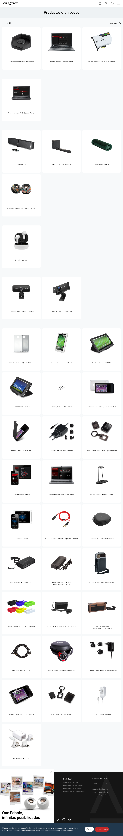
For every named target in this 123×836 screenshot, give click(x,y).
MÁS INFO (89, 829)
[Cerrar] (51, 772)
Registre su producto (100, 792)
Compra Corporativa (100, 795)
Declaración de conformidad (74, 791)
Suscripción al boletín (100, 789)
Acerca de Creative (70, 782)
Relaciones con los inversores (74, 785)
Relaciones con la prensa (72, 788)
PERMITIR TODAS (102, 829)
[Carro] (112, 3)
